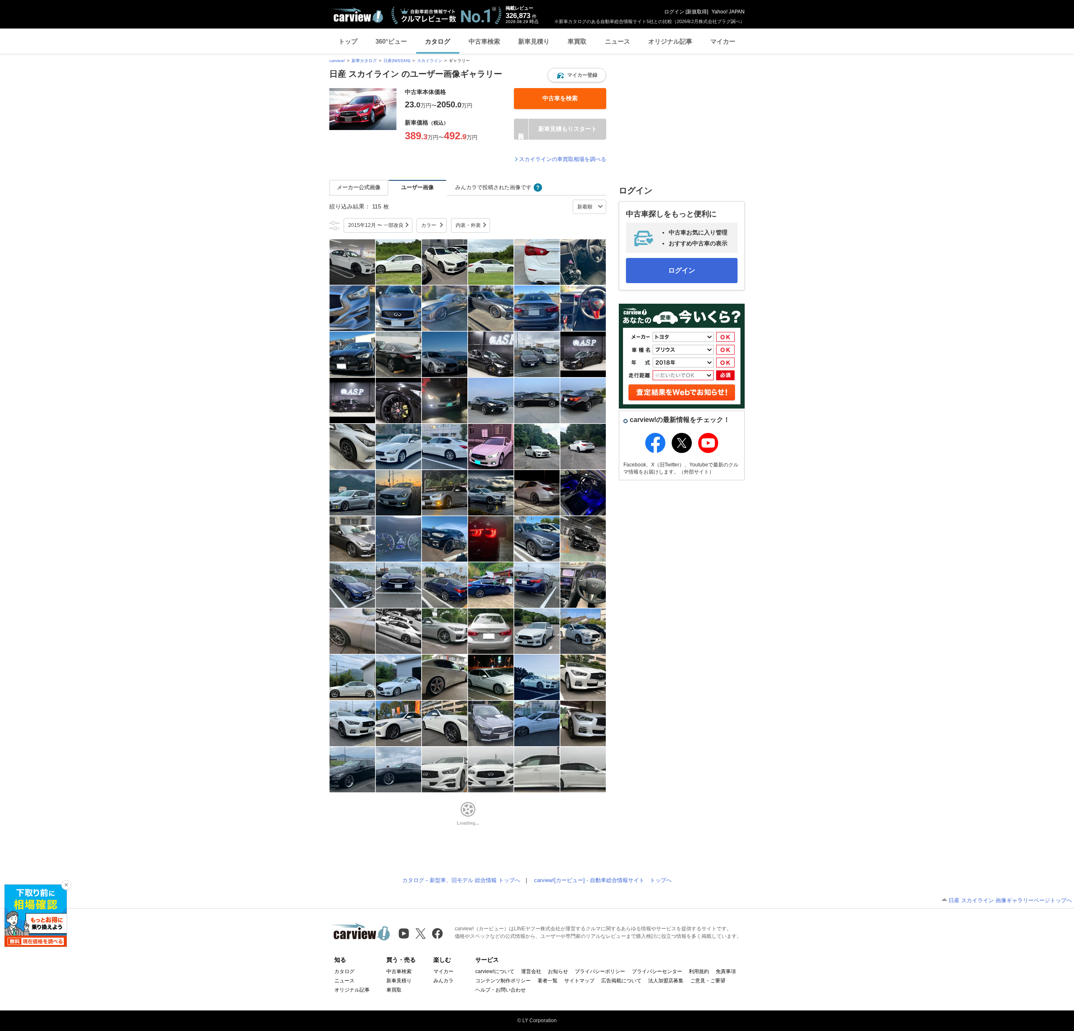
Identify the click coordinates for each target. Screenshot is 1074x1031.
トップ (348, 41)
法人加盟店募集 (665, 981)
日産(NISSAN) (396, 60)
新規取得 (697, 12)
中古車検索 (484, 41)
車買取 (577, 41)
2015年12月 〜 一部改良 (376, 225)
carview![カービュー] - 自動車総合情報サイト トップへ (603, 880)
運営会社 (531, 971)
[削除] (66, 885)
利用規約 (699, 971)
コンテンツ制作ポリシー (503, 981)
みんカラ (443, 981)
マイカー (722, 41)
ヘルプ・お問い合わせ (500, 990)
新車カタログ (364, 60)
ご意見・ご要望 (707, 981)
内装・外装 (468, 225)
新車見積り (534, 41)
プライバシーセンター (657, 971)
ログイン (674, 12)
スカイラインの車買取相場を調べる (562, 159)
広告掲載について (621, 981)
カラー (428, 225)
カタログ (437, 41)
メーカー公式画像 (359, 187)
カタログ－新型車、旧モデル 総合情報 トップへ (461, 880)
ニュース (617, 41)
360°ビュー (391, 41)
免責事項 (726, 971)
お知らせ (558, 971)
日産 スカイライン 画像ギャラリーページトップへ (1010, 900)
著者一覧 (547, 981)
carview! (337, 60)
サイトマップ (579, 981)
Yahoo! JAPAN (728, 12)
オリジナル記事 (670, 41)
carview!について (494, 971)
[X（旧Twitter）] (421, 933)
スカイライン (429, 60)
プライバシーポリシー (600, 971)
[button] (576, 75)
